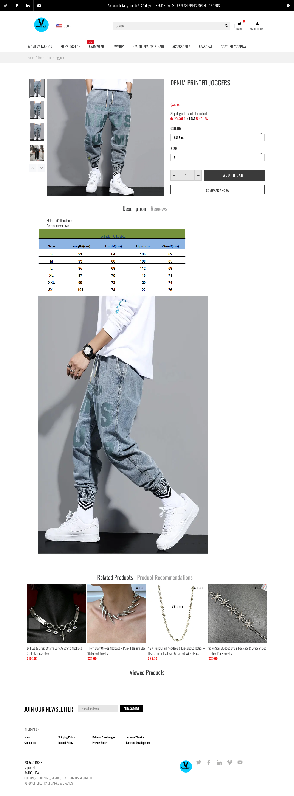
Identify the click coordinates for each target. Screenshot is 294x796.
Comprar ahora (217, 190)
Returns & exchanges (103, 737)
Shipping (175, 113)
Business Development (138, 742)
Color (175, 128)
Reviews (158, 209)
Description (134, 209)
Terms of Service (135, 737)
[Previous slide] (34, 623)
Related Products (115, 577)
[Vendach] (41, 25)
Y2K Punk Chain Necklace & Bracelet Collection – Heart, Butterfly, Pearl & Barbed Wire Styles (176, 650)
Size (173, 148)
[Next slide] (259, 623)
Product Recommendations (165, 577)
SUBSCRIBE (132, 708)
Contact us (30, 742)
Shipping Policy (66, 737)
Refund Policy (65, 742)
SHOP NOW (163, 5)
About (27, 737)
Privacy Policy (99, 742)
